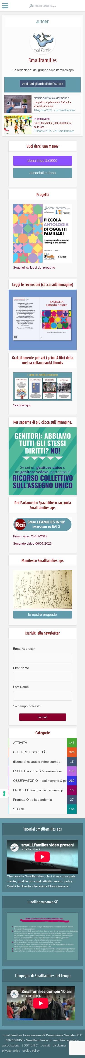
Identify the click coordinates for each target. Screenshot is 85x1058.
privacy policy (11, 1050)
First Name (21, 668)
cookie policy (31, 1050)
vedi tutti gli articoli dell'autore (42, 83)
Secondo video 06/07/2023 (32, 543)
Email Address (24, 648)
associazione (10, 1045)
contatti (46, 1045)
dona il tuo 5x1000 (42, 161)
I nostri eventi (42, 118)
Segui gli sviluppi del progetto (34, 267)
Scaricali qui (21, 405)
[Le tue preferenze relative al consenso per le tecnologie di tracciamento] (4, 793)
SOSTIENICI (30, 1045)
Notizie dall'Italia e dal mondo (51, 98)
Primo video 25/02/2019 (30, 536)
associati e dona (42, 173)
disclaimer (59, 1045)
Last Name (21, 687)
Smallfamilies (67, 110)
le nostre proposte (42, 614)
